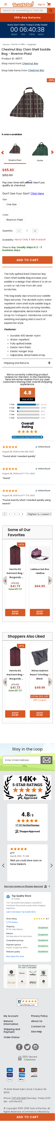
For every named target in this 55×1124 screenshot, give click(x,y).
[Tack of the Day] (23, 4)
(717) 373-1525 (19, 1098)
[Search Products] (50, 10)
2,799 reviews (12, 922)
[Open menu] (5, 4)
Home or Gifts (18, 44)
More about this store (15, 956)
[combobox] (27, 10)
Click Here (37, 193)
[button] (11, 204)
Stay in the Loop (27, 749)
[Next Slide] (52, 152)
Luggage (31, 44)
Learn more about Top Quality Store (20, 912)
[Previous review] (3, 865)
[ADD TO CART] (15, 612)
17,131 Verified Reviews (27, 825)
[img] (27, 821)
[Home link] (6, 44)
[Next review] (51, 865)
